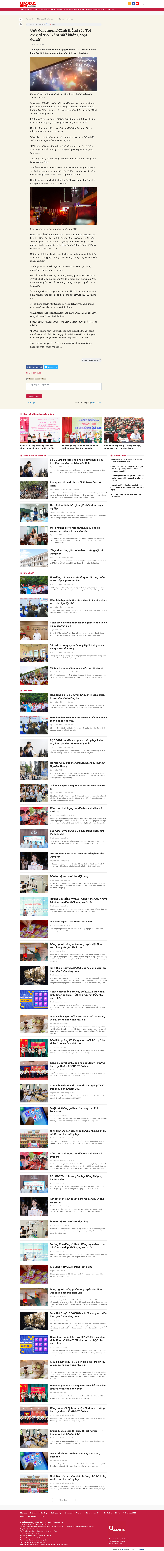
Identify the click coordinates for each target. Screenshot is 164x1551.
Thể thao (63, 951)
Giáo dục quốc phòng (65, 19)
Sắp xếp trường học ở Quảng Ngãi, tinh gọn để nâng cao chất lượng (77, 647)
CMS (125, 1549)
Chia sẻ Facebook (35, 367)
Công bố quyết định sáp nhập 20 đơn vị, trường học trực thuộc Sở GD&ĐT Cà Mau (77, 1064)
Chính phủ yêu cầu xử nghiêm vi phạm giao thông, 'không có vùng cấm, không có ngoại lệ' (126, 468)
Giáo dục (28, 9)
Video (22, 1516)
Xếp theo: (78, 403)
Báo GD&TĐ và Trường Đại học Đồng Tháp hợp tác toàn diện (77, 832)
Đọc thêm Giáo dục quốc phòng (38, 414)
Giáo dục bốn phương (45, 19)
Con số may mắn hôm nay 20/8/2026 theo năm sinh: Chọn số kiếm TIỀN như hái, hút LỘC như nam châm (77, 994)
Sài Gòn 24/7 (32, 1516)
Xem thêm (63, 1500)
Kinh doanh (68, 9)
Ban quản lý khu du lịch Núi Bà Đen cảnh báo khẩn (76, 484)
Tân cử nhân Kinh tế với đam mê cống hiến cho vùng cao (77, 855)
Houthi (37, 379)
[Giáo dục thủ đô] (28, 4)
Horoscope (63, 975)
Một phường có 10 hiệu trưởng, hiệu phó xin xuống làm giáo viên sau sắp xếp (75, 529)
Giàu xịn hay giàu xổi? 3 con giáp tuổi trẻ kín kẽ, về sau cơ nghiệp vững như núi (77, 1018)
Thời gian (86, 403)
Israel (31, 379)
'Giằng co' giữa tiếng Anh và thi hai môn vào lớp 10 (77, 787)
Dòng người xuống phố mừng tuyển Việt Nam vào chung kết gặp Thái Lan (76, 946)
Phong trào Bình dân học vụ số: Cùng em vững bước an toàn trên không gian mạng (126, 487)
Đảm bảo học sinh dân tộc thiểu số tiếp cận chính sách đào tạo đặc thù (78, 601)
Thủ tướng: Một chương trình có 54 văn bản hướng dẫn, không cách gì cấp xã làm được (127, 478)
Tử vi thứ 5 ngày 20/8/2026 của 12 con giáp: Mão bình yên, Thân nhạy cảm (78, 969)
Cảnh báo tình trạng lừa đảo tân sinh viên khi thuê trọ (76, 810)
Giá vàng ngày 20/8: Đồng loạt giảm (71, 921)
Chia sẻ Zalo (52, 367)
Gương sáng (64, 860)
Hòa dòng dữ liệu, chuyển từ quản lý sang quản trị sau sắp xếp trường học (77, 579)
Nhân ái (63, 1047)
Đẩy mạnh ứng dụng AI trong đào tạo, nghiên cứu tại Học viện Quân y (122, 446)
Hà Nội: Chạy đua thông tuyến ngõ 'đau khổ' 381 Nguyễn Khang (77, 764)
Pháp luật (63, 1115)
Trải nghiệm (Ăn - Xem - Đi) (69, 489)
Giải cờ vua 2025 (129, 1513)
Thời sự (37, 9)
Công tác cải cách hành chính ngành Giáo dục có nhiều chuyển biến (78, 624)
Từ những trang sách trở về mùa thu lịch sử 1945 (125, 495)
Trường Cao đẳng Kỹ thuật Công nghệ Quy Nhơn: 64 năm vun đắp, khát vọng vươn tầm (78, 900)
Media (114, 9)
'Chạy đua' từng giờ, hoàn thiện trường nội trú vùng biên (76, 552)
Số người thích (96, 402)
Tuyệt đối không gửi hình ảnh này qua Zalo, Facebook (75, 1110)
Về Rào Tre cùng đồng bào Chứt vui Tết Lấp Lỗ (76, 667)
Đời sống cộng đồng (91, 9)
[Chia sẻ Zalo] (21, 24)
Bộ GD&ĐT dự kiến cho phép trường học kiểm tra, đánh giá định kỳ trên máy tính (76, 461)
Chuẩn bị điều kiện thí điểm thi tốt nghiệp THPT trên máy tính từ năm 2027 (77, 1087)
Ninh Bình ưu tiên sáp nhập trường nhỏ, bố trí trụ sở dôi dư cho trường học (78, 1132)
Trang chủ (29, 19)
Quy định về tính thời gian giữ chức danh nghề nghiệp (77, 507)
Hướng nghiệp (56, 9)
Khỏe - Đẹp (45, 9)
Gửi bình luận (34, 396)
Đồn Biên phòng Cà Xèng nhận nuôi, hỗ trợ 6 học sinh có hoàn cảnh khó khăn (78, 1042)
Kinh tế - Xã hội (65, 925)
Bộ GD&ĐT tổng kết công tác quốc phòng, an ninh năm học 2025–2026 (37, 446)
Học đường (105, 9)
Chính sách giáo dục (66, 467)
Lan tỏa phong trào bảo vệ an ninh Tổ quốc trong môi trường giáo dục (80, 446)
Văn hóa (77, 9)
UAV (43, 379)
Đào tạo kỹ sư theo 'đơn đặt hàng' (69, 876)
